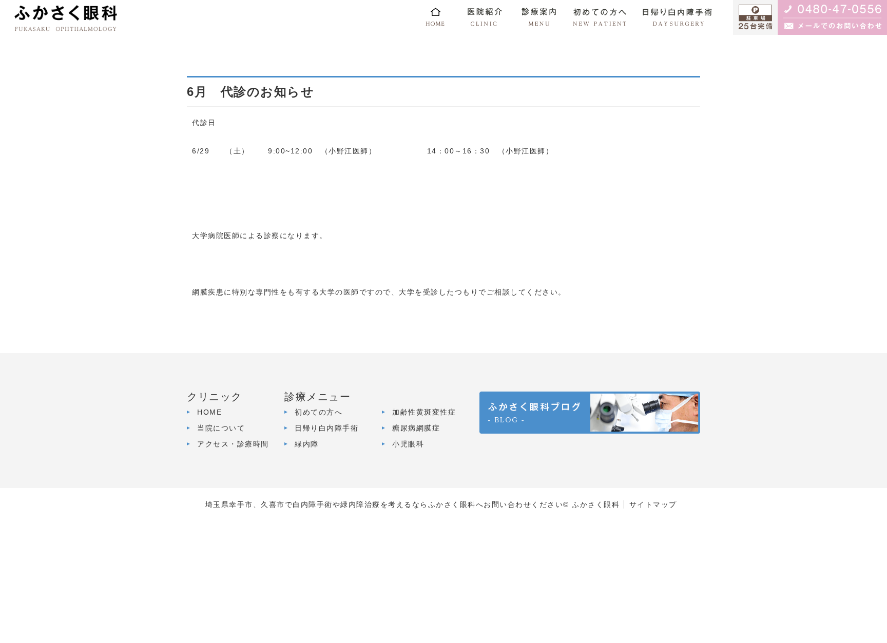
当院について (221, 428)
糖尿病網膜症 (416, 428)
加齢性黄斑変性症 (424, 412)
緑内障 (307, 444)
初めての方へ (318, 412)
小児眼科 (408, 444)
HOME (209, 412)
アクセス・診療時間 (233, 444)
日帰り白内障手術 (326, 428)
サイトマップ (653, 504)
